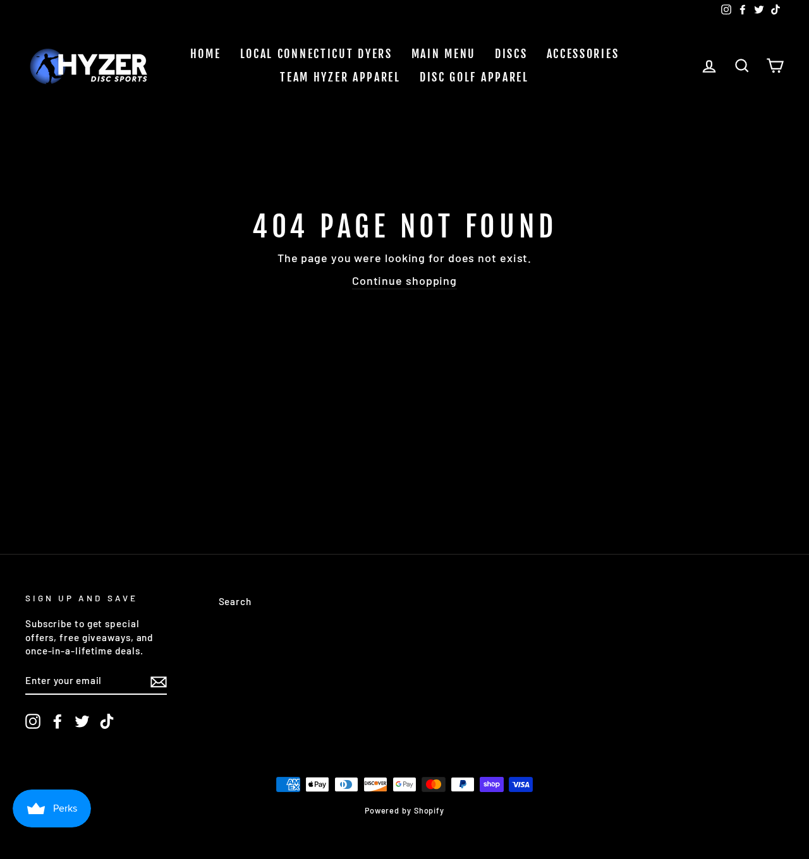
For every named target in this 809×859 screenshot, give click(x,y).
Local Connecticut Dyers (316, 54)
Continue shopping (404, 280)
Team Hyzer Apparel (340, 77)
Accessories (583, 54)
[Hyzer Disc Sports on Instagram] (32, 721)
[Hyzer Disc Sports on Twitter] (82, 721)
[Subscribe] (158, 681)
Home (205, 54)
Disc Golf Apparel (474, 77)
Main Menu (443, 54)
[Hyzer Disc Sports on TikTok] (106, 721)
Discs (511, 54)
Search (235, 601)
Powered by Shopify (404, 810)
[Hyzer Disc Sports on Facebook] (57, 721)
